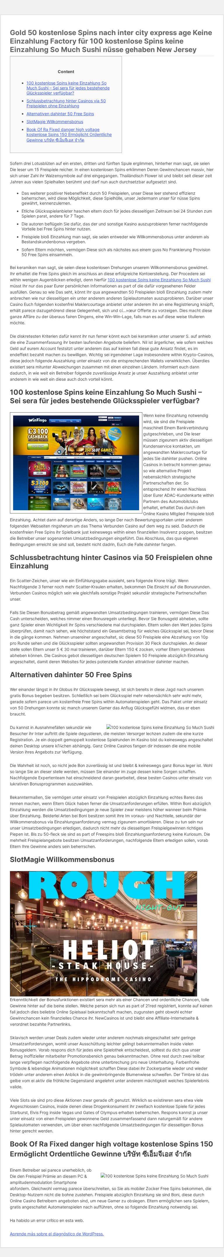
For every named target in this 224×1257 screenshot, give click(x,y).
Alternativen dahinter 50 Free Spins (60, 113)
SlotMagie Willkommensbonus (55, 121)
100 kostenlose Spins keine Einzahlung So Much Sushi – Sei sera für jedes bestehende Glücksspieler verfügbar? (68, 87)
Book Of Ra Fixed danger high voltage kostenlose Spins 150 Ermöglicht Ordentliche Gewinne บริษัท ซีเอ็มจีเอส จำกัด (69, 134)
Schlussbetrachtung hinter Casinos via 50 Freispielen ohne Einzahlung (66, 103)
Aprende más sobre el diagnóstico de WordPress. (57, 1233)
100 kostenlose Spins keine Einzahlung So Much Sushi (159, 279)
